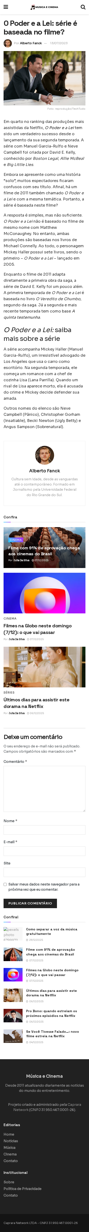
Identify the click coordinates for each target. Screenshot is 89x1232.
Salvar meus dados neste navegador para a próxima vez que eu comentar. (44, 887)
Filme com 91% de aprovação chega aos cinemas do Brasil (50, 951)
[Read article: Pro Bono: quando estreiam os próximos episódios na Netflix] (13, 1015)
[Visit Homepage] (44, 7)
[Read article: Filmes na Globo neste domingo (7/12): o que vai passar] (44, 593)
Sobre (9, 1182)
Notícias (11, 1141)
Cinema (16, 540)
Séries (9, 692)
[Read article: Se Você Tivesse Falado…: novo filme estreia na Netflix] (13, 1036)
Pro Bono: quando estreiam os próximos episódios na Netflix (51, 1013)
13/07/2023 (59, 43)
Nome (11, 821)
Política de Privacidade (23, 1189)
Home (9, 1134)
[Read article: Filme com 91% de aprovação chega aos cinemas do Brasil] (13, 954)
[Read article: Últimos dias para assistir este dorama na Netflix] (44, 667)
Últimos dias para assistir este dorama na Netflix (51, 993)
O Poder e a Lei (59, 127)
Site (7, 863)
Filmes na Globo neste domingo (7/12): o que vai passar (52, 972)
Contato (11, 1161)
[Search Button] (83, 7)
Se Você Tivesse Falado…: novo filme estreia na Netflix (52, 1033)
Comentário (15, 761)
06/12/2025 (36, 713)
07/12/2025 (41, 560)
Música (9, 1147)
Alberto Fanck (31, 43)
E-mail (11, 842)
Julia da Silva (21, 560)
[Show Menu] (6, 7)
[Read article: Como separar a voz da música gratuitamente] (13, 934)
